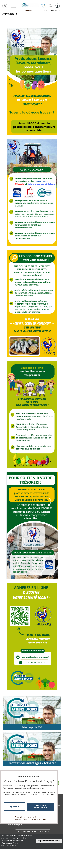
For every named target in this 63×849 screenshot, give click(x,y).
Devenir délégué (13, 824)
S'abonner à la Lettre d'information (32, 831)
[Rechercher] (50, 5)
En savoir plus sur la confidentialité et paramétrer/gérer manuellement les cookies (29, 818)
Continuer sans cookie (41, 806)
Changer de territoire (53, 10)
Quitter (14, 806)
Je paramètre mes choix (48, 840)
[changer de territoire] (43, 5)
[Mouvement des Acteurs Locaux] (29, 5)
